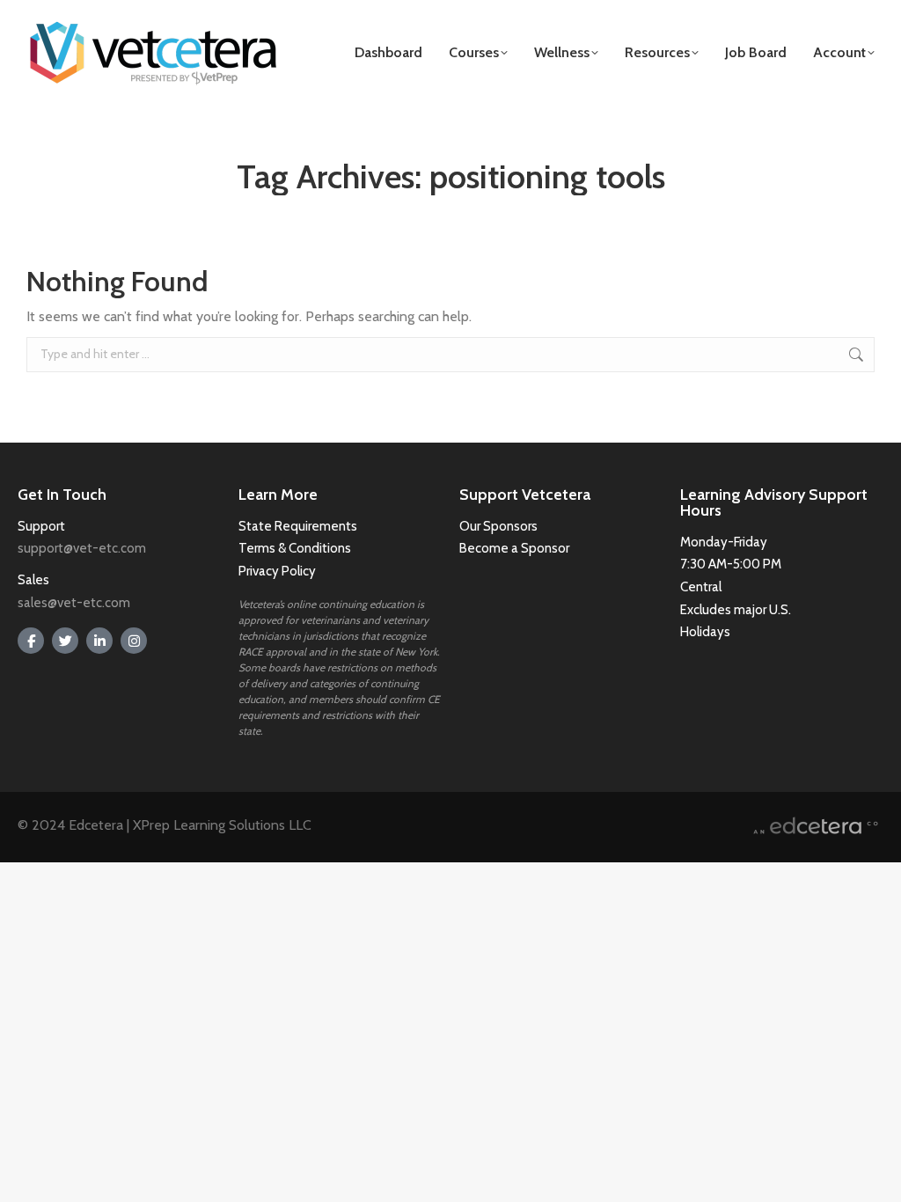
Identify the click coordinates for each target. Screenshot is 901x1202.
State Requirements (297, 526)
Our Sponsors (498, 526)
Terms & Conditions (296, 548)
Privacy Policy (277, 571)
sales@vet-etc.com (74, 603)
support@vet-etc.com (82, 548)
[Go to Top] (874, 1175)
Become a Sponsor (514, 548)
